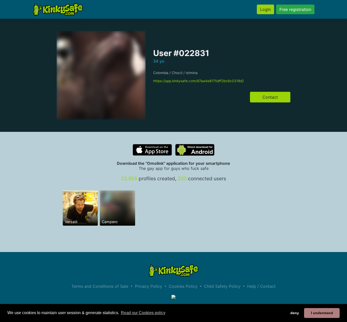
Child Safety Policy (222, 286)
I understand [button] (322, 313)
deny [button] (294, 313)
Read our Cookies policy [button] (143, 313)
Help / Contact (261, 286)
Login (265, 9)
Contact (270, 97)
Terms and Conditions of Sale (99, 286)
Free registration (295, 9)
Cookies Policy (183, 286)
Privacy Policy (148, 286)
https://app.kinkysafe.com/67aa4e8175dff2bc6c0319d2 (198, 81)
